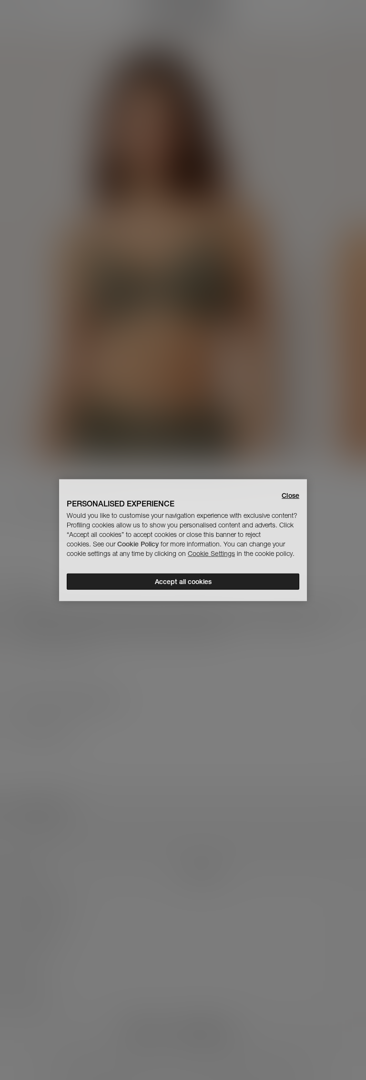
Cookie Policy (138, 544)
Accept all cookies (183, 581)
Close (290, 495)
